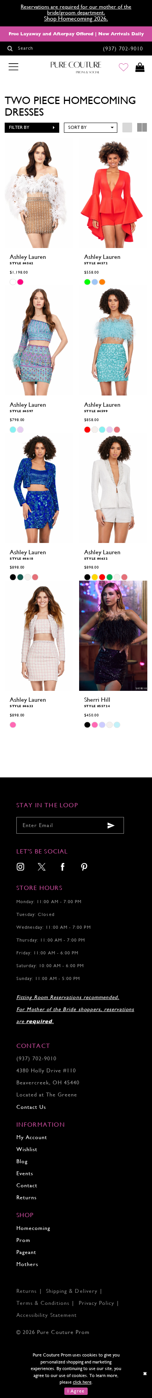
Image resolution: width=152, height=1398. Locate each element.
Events (24, 1173)
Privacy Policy (97, 1303)
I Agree (76, 1391)
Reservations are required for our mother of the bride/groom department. (76, 9)
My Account (31, 1137)
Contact (26, 1185)
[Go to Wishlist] (123, 68)
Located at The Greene (47, 1095)
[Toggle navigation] (13, 68)
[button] (32, 128)
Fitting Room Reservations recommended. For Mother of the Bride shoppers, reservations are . (75, 1009)
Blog (22, 1161)
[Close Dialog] (145, 1374)
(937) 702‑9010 (36, 1059)
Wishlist (26, 1149)
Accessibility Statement (46, 1315)
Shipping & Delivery (71, 1291)
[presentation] (38, 193)
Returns (26, 1197)
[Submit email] (111, 825)
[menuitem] (20, 867)
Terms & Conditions (42, 1303)
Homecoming (33, 1228)
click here (82, 1382)
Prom (23, 1240)
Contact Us (31, 1107)
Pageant (26, 1252)
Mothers (27, 1264)
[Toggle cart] (140, 68)
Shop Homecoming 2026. (76, 18)
